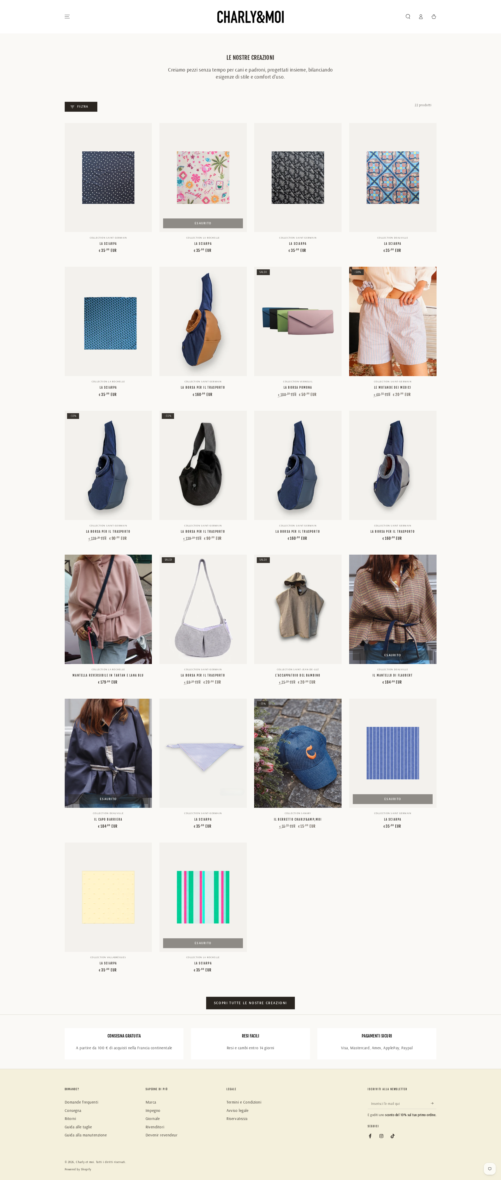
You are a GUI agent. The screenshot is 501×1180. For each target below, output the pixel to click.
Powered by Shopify (78, 1169)
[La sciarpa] (108, 177)
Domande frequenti (81, 1102)
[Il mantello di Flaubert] (393, 609)
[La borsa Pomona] (298, 321)
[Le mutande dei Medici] (393, 321)
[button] (408, 16)
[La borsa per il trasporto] (203, 321)
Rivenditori (155, 1126)
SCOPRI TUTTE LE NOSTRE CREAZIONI (250, 1003)
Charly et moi (85, 1162)
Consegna (73, 1110)
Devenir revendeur (162, 1134)
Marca (151, 1102)
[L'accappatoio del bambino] (298, 609)
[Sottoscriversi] (434, 1103)
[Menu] (67, 16)
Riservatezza (237, 1118)
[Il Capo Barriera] (108, 753)
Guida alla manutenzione (86, 1134)
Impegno (153, 1110)
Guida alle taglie (78, 1126)
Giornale (153, 1118)
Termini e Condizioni (243, 1102)
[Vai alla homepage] (250, 16)
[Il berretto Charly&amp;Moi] (298, 753)
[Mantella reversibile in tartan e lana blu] (108, 609)
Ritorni (70, 1118)
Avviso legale (237, 1110)
